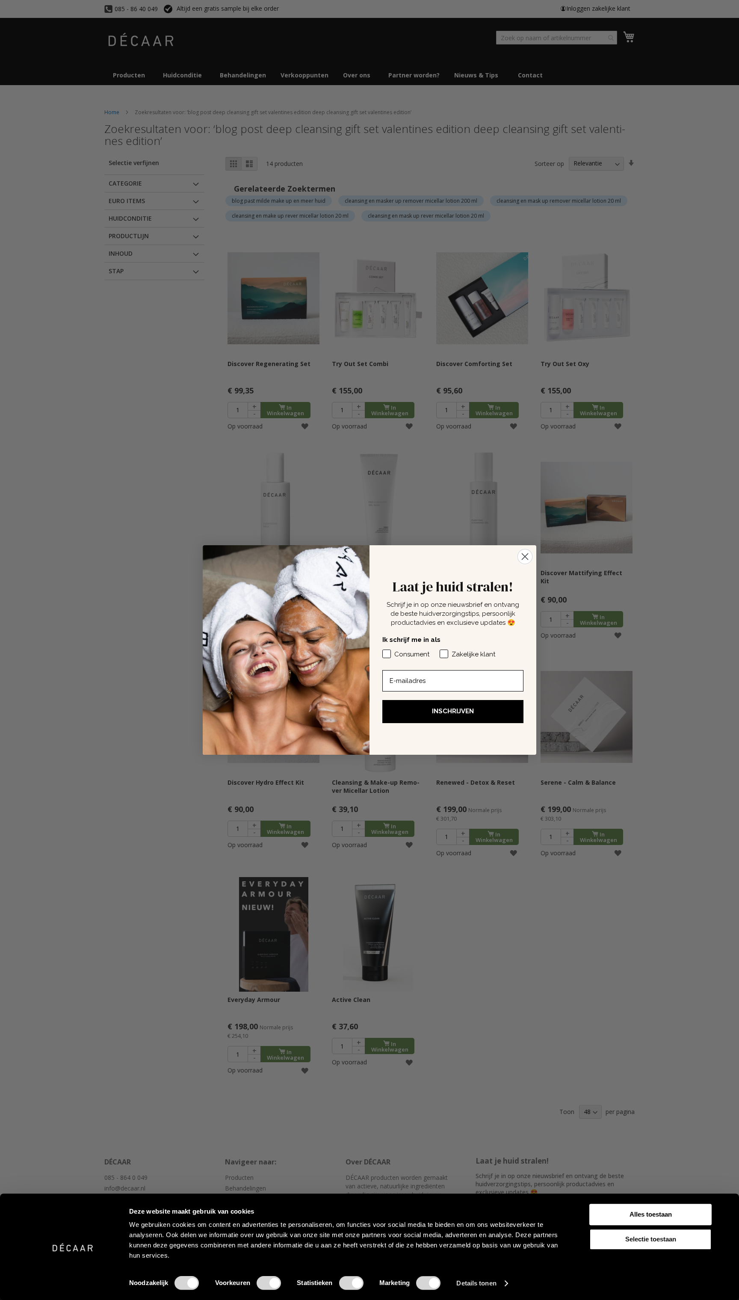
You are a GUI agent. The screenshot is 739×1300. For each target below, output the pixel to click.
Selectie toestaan (650, 1239)
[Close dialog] (525, 556)
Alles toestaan (651, 1214)
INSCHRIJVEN (453, 711)
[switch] (269, 1284)
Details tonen (476, 1283)
